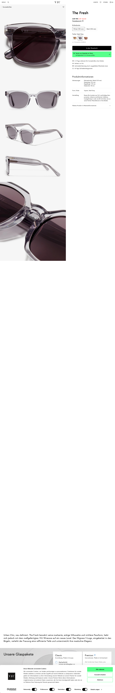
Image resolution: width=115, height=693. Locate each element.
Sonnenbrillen (7, 7)
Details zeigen (95, 689)
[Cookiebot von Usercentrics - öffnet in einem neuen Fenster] (11, 689)
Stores (105, 2)
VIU (57, 2)
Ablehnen (100, 680)
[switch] (52, 689)
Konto (96, 2)
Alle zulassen (100, 669)
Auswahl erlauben (100, 674)
